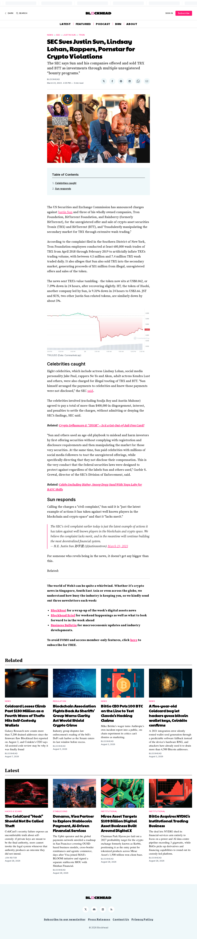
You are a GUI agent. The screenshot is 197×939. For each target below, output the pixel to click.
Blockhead (53, 79)
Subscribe (184, 13)
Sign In (169, 13)
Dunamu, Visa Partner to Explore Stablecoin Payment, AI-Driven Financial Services (73, 823)
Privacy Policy (142, 919)
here (133, 640)
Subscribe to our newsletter (65, 919)
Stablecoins (60, 811)
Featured (83, 24)
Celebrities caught (65, 183)
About (131, 24)
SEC (58, 35)
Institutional (109, 811)
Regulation (59, 701)
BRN (118, 24)
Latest (65, 24)
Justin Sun (69, 35)
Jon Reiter (11, 858)
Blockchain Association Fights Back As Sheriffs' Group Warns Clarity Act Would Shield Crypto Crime (74, 715)
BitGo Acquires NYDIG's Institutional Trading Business (169, 820)
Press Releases (99, 919)
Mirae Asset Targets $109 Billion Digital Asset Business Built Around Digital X (119, 823)
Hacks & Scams (13, 811)
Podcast (103, 24)
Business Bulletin (64, 625)
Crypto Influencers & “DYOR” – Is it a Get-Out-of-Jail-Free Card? (101, 425)
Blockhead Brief (63, 615)
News (50, 35)
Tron (82, 35)
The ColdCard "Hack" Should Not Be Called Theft (24, 820)
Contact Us (121, 919)
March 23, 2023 (118, 546)
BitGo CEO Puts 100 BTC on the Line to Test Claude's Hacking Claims (122, 713)
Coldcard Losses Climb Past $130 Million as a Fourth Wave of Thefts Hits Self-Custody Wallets (25, 715)
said (90, 391)
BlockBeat (58, 610)
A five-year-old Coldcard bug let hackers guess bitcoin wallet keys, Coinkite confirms (168, 715)
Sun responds (63, 188)
